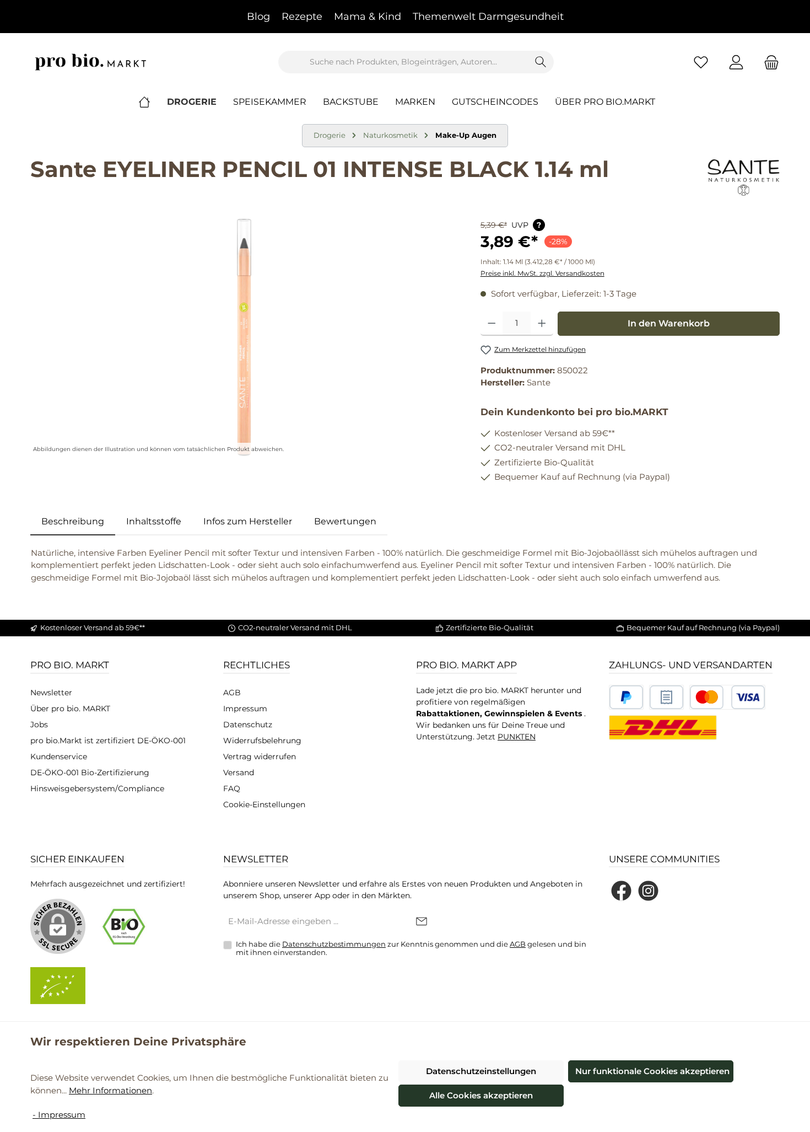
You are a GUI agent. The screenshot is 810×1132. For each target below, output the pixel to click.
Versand (238, 772)
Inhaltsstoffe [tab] (153, 521)
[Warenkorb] (768, 62)
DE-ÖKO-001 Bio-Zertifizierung (89, 772)
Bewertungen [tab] (345, 521)
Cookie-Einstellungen (264, 804)
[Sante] (744, 177)
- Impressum (59, 1114)
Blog (258, 17)
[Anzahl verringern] (491, 324)
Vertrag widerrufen (259, 756)
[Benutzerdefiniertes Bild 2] (666, 697)
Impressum (245, 708)
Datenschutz (247, 724)
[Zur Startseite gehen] (91, 62)
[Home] (152, 102)
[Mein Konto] (736, 62)
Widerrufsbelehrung (262, 740)
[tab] (72, 521)
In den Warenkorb (669, 323)
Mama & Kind (367, 17)
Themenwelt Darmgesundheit (488, 17)
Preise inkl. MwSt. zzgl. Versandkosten (542, 273)
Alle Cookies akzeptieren (481, 1095)
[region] (244, 337)
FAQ (231, 788)
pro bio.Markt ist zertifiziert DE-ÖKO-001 (108, 740)
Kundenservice (58, 756)
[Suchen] (541, 62)
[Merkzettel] (701, 62)
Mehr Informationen (110, 1090)
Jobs (39, 724)
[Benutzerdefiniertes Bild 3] (727, 697)
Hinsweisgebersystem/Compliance (97, 788)
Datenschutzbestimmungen (334, 944)
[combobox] (403, 62)
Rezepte (302, 17)
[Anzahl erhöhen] (542, 324)
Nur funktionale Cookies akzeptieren (652, 1071)
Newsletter (51, 693)
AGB (232, 693)
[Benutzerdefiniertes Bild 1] (626, 697)
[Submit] (421, 922)
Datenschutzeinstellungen (481, 1071)
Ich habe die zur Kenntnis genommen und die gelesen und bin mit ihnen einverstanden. (411, 948)
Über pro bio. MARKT (70, 708)
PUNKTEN (517, 737)
